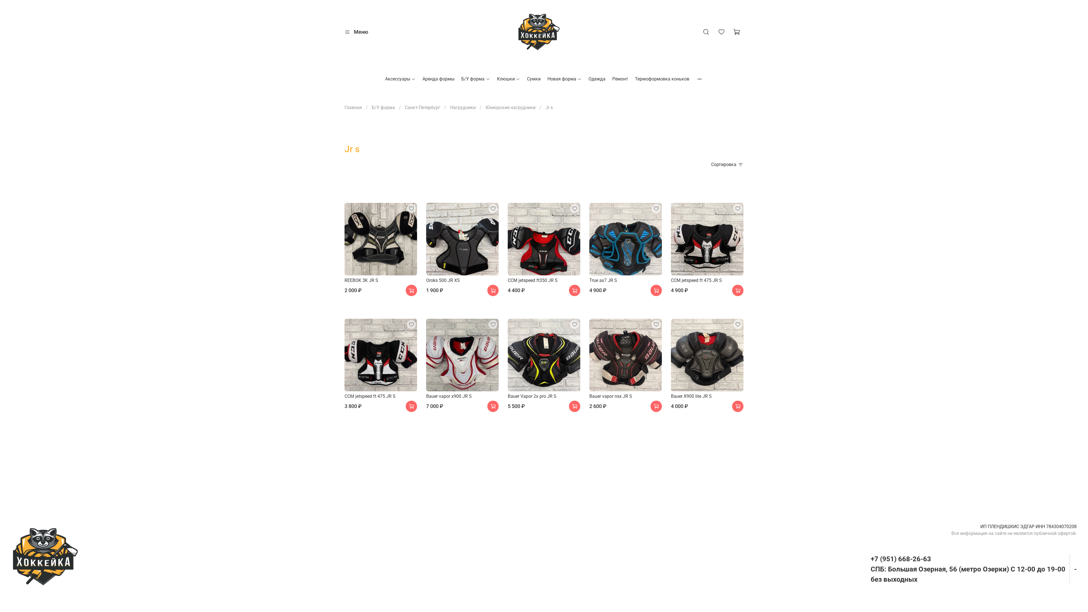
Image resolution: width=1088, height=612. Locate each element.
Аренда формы (438, 79)
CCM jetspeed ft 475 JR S (696, 280)
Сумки (534, 79)
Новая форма (561, 79)
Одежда (596, 79)
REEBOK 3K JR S (361, 280)
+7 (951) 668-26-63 (901, 559)
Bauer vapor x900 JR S (449, 396)
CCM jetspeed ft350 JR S (533, 280)
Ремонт (620, 79)
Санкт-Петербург (422, 107)
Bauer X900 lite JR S (691, 396)
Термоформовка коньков (662, 79)
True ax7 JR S (603, 280)
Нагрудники (463, 107)
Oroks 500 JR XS (443, 280)
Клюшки (506, 79)
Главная (353, 107)
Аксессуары (397, 79)
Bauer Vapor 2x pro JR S (532, 396)
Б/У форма (472, 79)
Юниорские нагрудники (511, 107)
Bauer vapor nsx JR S (610, 396)
